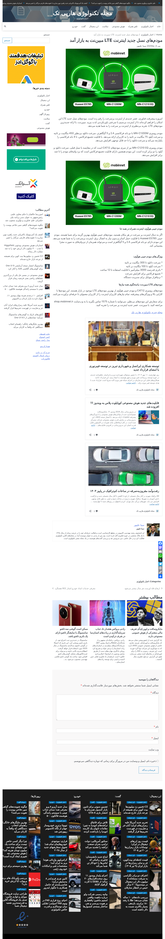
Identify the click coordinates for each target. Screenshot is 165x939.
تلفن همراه (132, 26)
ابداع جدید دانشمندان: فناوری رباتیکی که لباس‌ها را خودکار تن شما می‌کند (97, 861)
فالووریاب (45, 358)
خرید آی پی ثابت (43, 352)
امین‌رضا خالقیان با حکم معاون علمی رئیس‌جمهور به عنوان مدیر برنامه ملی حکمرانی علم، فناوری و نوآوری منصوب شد (24, 217)
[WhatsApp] (107, 556)
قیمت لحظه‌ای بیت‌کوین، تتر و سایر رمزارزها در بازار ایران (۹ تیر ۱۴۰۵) (135, 862)
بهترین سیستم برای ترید (15, 865)
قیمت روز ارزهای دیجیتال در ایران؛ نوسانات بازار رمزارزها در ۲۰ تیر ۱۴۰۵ (136, 846)
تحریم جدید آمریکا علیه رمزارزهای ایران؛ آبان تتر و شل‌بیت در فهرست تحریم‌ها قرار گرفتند (135, 827)
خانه (159, 26)
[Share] (107, 576)
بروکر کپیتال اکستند (41, 355)
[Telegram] (107, 564)
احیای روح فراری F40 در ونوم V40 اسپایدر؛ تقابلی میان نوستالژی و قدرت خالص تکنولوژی (54, 905)
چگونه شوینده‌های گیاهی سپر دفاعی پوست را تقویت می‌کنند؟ (88, 3)
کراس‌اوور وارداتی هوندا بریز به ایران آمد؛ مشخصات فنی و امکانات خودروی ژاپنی (54, 864)
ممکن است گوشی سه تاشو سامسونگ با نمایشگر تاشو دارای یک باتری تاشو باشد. (71, 632)
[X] (107, 560)
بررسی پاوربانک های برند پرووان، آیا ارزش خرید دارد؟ (14, 881)
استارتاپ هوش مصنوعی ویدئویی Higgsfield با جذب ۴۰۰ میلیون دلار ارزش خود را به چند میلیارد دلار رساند (23, 248)
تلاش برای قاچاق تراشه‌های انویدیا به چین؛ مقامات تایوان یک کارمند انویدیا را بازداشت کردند (95, 827)
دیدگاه (155, 692)
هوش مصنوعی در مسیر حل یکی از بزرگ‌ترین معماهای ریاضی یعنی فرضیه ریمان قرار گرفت (23, 278)
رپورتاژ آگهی (44, 114)
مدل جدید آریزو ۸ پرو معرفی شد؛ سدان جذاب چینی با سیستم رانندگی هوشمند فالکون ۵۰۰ (55, 811)
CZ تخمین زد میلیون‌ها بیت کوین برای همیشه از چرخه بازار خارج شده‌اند (135, 809)
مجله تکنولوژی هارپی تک (82, 13)
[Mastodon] (107, 547)
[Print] (107, 568)
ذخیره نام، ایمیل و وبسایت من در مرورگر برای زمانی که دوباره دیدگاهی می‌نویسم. (115, 761)
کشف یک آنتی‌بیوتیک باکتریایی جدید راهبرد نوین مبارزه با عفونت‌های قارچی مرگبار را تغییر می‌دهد (34, 3)
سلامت (105, 26)
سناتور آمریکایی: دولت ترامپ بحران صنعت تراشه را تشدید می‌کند (96, 844)
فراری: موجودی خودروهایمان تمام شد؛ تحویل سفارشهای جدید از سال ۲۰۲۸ (55, 846)
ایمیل (155, 738)
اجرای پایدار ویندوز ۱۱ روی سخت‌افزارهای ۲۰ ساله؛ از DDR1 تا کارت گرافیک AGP (96, 880)
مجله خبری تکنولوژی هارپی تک (146, 312)
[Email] (107, 552)
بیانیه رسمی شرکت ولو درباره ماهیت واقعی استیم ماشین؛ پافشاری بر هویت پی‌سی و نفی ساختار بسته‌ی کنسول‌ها (95, 900)
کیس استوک (44, 337)
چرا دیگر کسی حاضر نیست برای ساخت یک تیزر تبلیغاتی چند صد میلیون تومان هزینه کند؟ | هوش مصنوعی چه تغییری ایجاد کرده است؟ (15, 849)
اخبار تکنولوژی (147, 26)
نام (156, 726)
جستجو (47, 34)
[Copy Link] (107, 572)
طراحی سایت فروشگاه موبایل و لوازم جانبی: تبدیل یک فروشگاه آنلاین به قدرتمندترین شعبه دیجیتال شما (15, 899)
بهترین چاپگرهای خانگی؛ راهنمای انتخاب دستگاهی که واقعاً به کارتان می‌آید (14, 827)
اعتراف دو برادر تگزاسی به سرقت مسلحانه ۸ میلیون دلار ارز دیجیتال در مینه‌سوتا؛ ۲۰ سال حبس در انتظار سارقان (135, 881)
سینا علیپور (141, 46)
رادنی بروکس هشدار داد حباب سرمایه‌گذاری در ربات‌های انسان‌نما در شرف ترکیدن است (107, 632)
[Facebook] (107, 543)
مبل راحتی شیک (43, 340)
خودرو (75, 26)
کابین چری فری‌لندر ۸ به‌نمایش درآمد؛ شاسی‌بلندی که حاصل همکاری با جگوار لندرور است (55, 884)
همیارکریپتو (45, 346)
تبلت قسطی (44, 334)
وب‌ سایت (153, 749)
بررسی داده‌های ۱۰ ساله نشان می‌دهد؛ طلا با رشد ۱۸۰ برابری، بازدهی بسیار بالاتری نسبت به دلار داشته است (135, 903)
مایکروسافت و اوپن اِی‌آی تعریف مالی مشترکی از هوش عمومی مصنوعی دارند (146, 632)
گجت (83, 26)
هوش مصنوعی (118, 26)
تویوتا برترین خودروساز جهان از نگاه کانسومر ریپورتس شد (55, 828)
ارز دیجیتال (93, 26)
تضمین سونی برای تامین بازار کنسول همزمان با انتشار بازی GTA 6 (95, 809)
